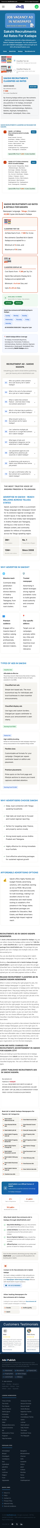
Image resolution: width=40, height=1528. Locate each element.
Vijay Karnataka (6, 1438)
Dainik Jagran (6, 1411)
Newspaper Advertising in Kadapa (18, 1279)
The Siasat (24, 1430)
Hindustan (5, 1414)
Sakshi (23, 1420)
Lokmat (23, 1422)
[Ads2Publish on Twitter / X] (17, 1524)
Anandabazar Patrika (27, 1417)
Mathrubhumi (25, 1425)
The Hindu (5, 1403)
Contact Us (7, 1498)
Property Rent (9, 1374)
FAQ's (5, 1495)
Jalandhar (5, 1467)
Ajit (3, 1430)
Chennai (22, 1456)
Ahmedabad (6, 1451)
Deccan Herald (25, 1406)
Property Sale (32, 1370)
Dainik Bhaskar (25, 1409)
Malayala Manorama (8, 1425)
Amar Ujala (24, 1414)
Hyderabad (5, 1464)
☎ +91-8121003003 (12, 1285)
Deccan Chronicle (26, 1403)
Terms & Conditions (10, 1506)
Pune (3, 1478)
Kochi (3, 1469)
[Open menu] (3, 6)
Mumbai (23, 1472)
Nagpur (4, 1475)
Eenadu (4, 1420)
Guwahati (23, 1461)
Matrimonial (8, 1370)
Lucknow (5, 1472)
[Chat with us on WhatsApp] (37, 7)
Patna (22, 1475)
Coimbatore (5, 1459)
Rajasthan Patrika (26, 1411)
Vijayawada (5, 1480)
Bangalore (23, 1451)
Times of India (6, 1401)
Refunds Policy (8, 1503)
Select (33, 132)
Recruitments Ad (31, 1301)
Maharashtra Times (8, 1433)
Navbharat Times (26, 1433)
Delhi (21, 1459)
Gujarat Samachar (7, 1428)
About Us (7, 1493)
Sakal (3, 1422)
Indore (22, 1464)
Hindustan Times (26, 1401)
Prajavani (5, 1436)
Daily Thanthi (25, 1428)
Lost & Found (8, 1377)
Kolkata (22, 1469)
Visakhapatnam (25, 1480)
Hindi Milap (5, 1417)
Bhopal (4, 1453)
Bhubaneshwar (25, 1453)
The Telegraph (25, 1436)
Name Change (22, 1374)
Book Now (33, 86)
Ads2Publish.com (11, 1515)
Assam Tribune (6, 1409)
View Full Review (7, 1349)
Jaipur (22, 1467)
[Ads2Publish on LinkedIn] (21, 1524)
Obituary (19, 1377)
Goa (3, 1461)
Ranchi (22, 1478)
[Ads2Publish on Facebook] (12, 1524)
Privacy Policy (8, 1501)
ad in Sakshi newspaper (14, 45)
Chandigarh (5, 1456)
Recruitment (20, 1370)
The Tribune (5, 1406)
